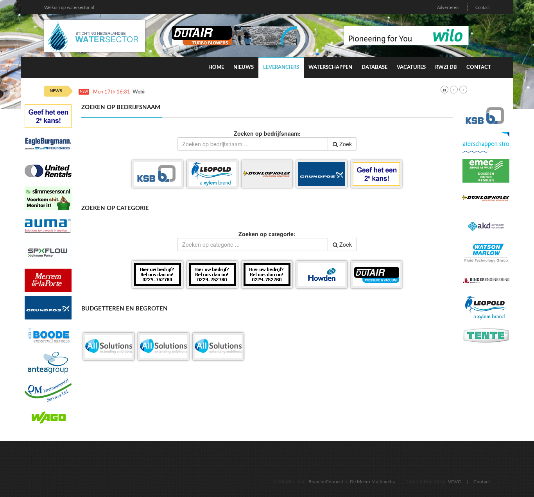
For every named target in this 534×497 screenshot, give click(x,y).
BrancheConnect (325, 481)
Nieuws (243, 67)
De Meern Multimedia (372, 481)
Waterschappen (330, 67)
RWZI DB (446, 67)
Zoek (345, 144)
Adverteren (448, 7)
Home (216, 67)
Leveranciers (281, 67)
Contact (482, 7)
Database (374, 67)
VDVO (455, 481)
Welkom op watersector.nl (69, 7)
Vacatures (411, 67)
